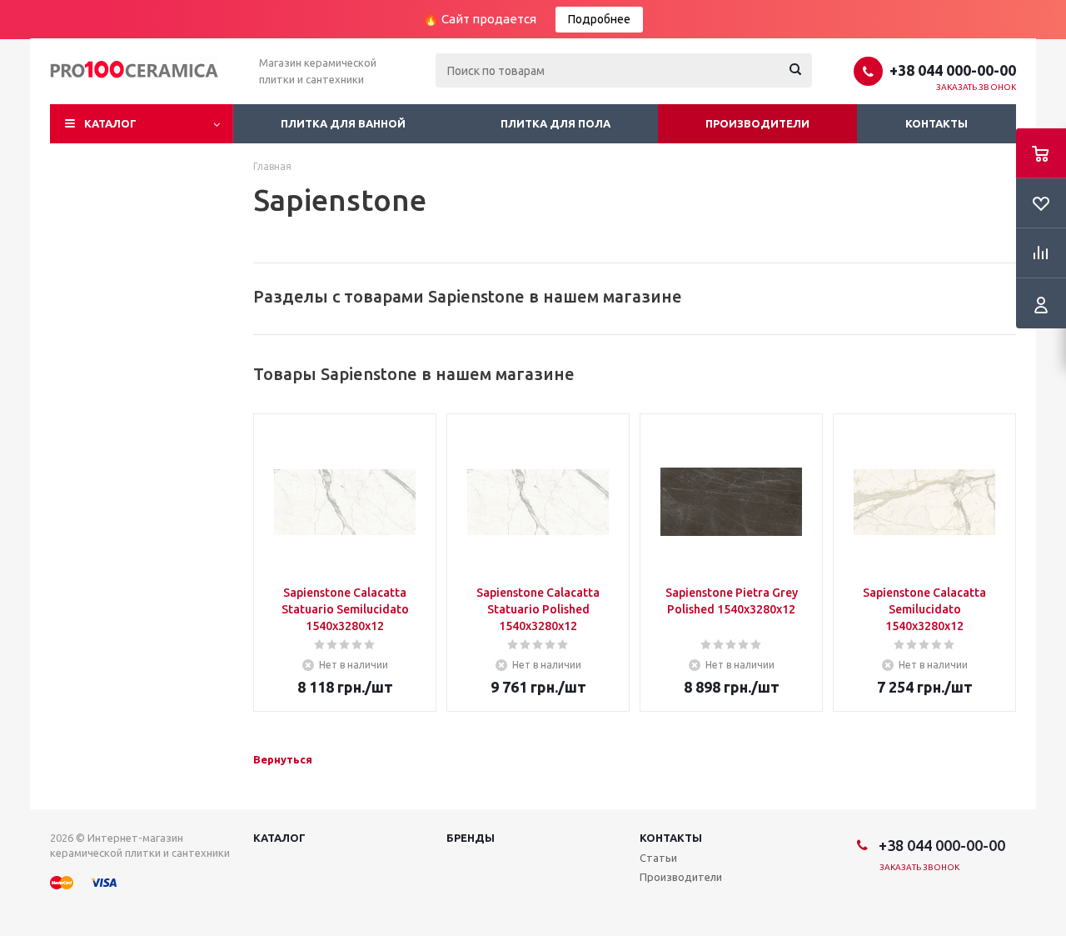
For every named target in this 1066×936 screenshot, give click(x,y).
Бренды (470, 837)
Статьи (658, 857)
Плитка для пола (555, 123)
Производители (757, 123)
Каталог (110, 123)
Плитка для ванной (343, 123)
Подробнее (599, 19)
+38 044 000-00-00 (952, 70)
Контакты (936, 123)
